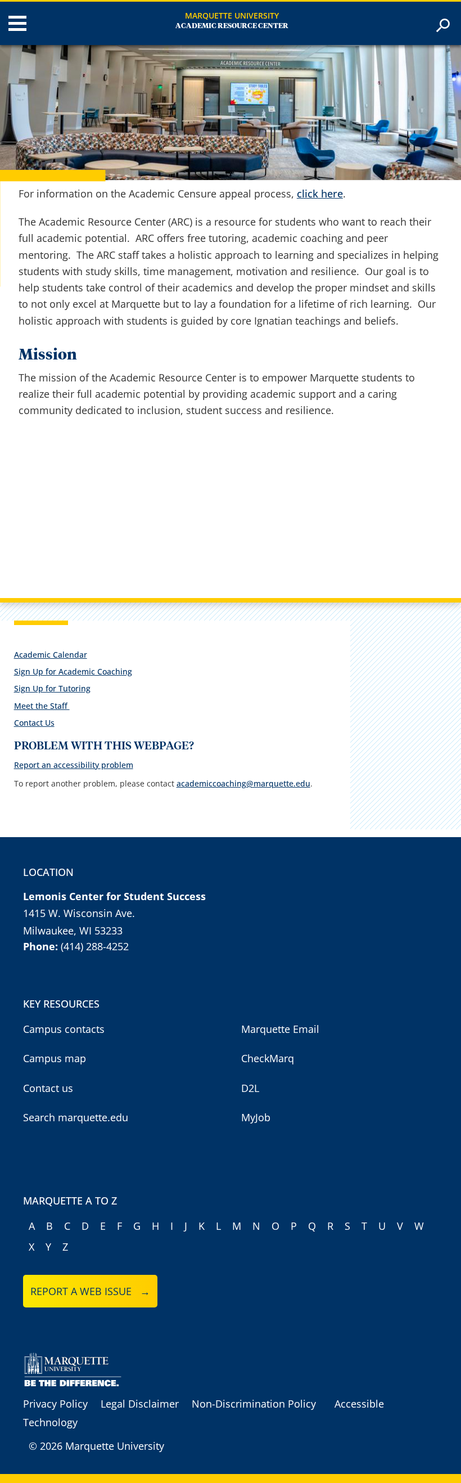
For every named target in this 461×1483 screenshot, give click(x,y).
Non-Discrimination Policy (254, 1403)
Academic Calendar (50, 654)
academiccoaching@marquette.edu (243, 783)
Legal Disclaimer (140, 1403)
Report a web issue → (90, 1291)
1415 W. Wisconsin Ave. (79, 913)
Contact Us (34, 722)
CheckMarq (267, 1058)
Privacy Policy (55, 1403)
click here (320, 193)
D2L (250, 1088)
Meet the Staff (42, 705)
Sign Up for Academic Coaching (73, 671)
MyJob (255, 1117)
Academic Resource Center (231, 26)
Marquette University (232, 15)
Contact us (48, 1088)
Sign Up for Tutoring (52, 688)
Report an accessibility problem (73, 765)
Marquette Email (280, 1029)
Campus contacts (64, 1029)
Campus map (54, 1058)
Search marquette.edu (75, 1117)
